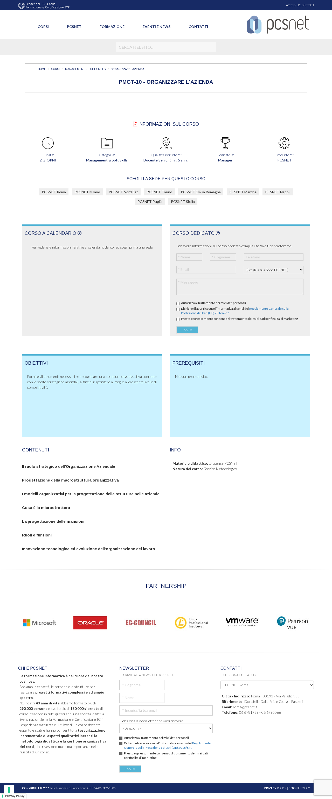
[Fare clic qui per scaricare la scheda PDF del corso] (135, 124)
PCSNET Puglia (149, 201)
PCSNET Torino (159, 192)
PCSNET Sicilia (183, 201)
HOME (42, 69)
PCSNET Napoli (277, 192)
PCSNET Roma (54, 192)
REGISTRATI (306, 5)
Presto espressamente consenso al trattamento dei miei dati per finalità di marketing (239, 319)
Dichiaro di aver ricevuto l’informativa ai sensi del (235, 311)
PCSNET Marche (243, 192)
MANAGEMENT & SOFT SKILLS (85, 69)
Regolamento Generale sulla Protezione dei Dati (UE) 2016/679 (167, 745)
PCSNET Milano (87, 192)
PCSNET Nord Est (123, 192)
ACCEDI (291, 5)
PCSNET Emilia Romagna (201, 192)
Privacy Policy (14, 796)
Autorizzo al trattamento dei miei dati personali (213, 303)
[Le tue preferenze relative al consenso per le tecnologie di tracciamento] (9, 790)
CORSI (55, 69)
